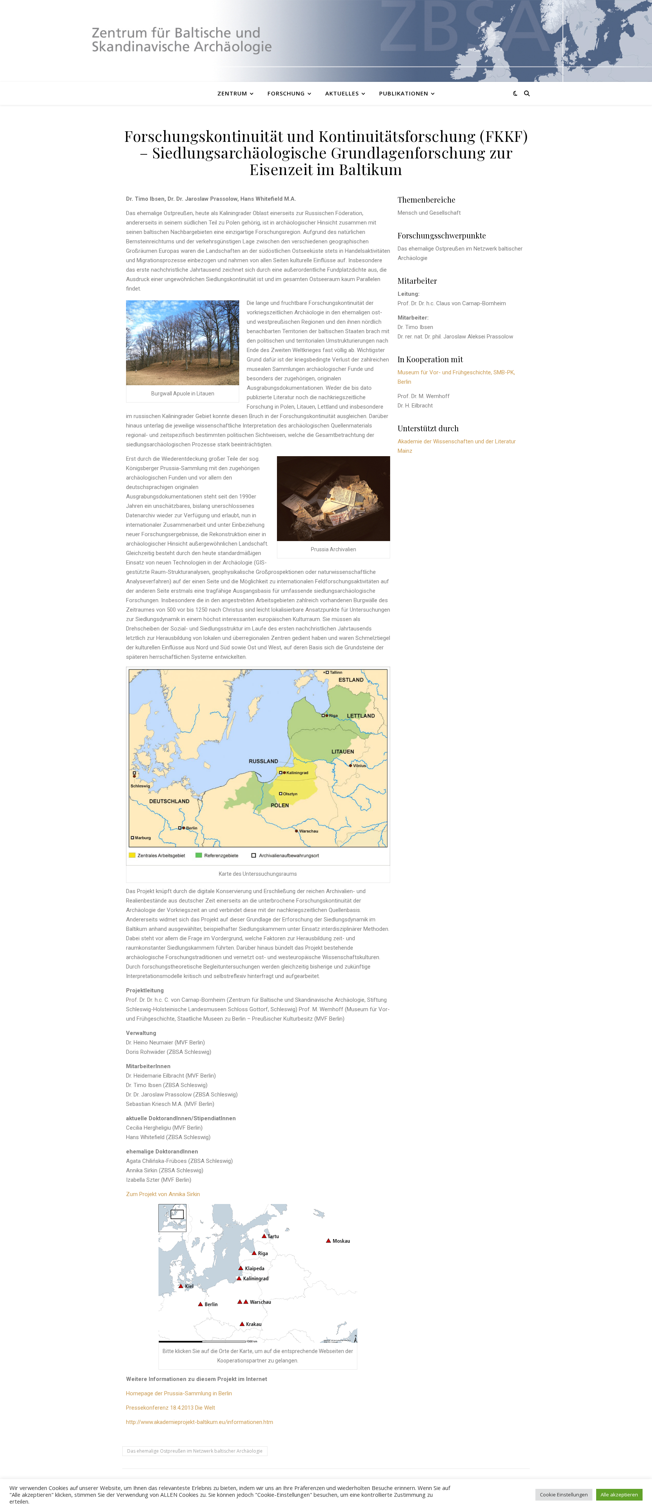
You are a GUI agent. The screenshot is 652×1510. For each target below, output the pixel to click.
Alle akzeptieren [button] (619, 1494)
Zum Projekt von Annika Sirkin (163, 1194)
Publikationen (403, 93)
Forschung (286, 93)
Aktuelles (342, 93)
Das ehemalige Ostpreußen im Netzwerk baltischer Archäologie (195, 1451)
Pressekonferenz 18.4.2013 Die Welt (170, 1407)
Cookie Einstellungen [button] (564, 1494)
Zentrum (232, 93)
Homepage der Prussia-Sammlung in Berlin (179, 1393)
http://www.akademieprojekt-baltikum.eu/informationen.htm (199, 1422)
